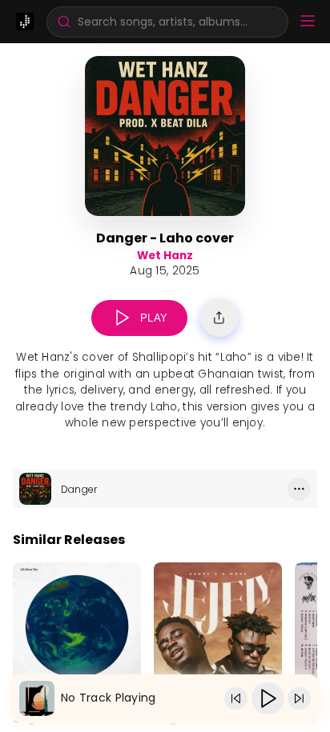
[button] (167, 22)
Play (154, 318)
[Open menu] (307, 22)
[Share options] (219, 317)
